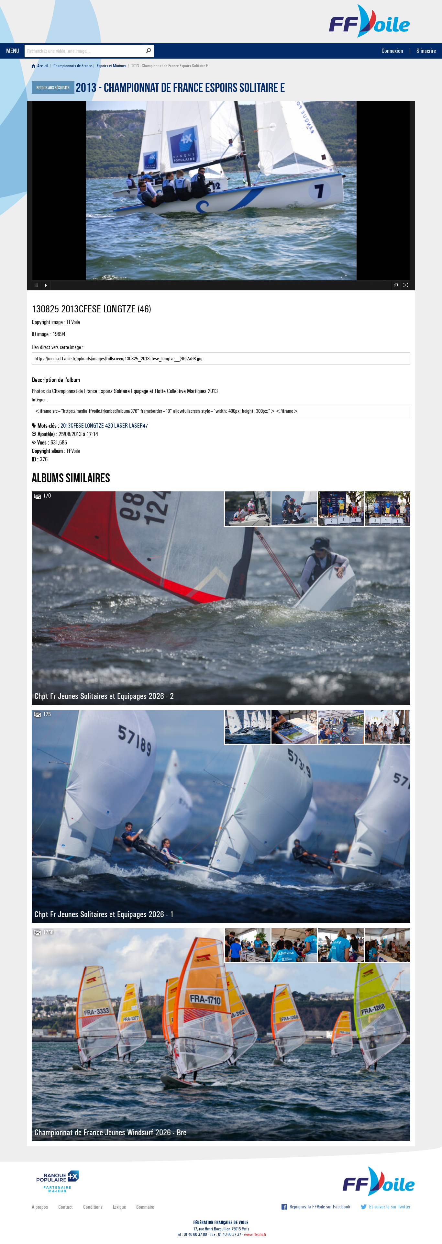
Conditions (93, 1207)
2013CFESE (72, 425)
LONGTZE (94, 425)
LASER (121, 425)
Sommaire (145, 1207)
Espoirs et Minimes (111, 66)
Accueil (42, 66)
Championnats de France (72, 66)
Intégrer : (40, 400)
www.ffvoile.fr (255, 1234)
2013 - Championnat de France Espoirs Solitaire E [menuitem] (169, 66)
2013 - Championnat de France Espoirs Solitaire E (180, 89)
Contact (65, 1207)
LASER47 (138, 425)
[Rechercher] (148, 50)
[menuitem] (41, 66)
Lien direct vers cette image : (57, 347)
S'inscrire (426, 50)
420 (109, 425)
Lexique (119, 1207)
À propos (40, 1207)
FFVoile (369, 20)
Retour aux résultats (53, 88)
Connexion (392, 50)
